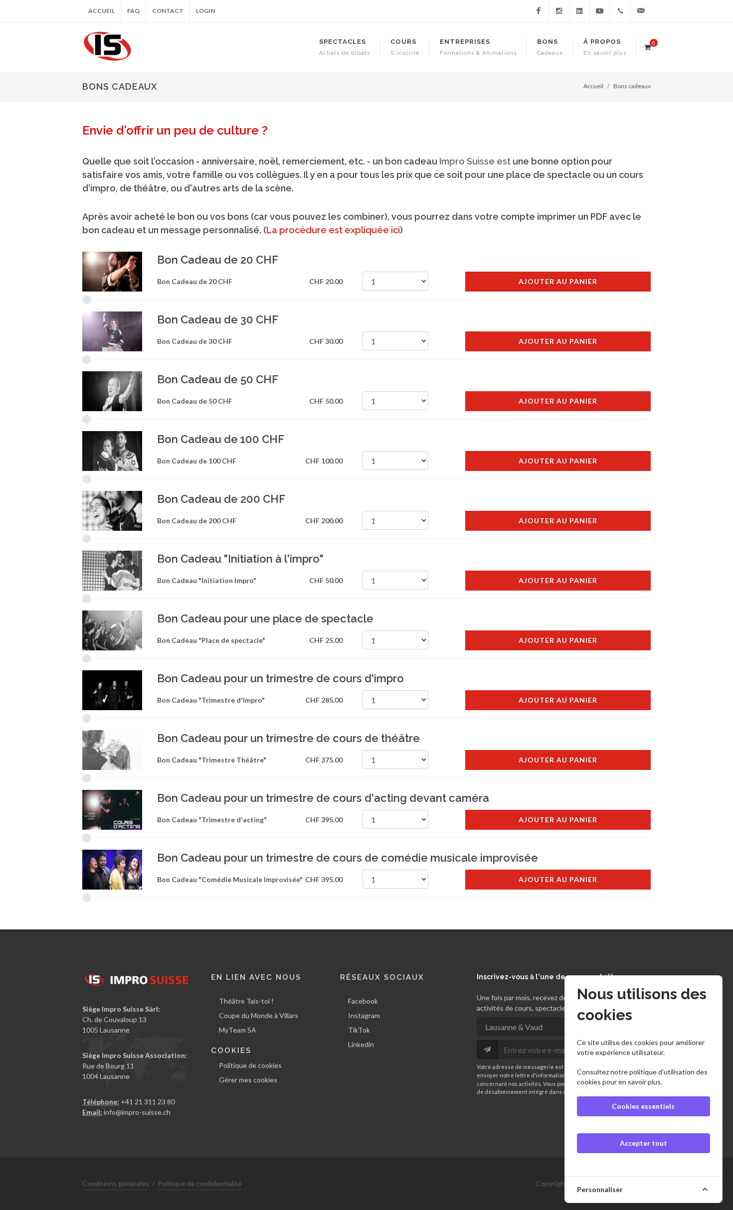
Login (205, 10)
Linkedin (361, 1044)
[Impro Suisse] (539, 11)
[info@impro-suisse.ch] (641, 11)
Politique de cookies (250, 1065)
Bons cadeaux (632, 86)
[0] (647, 45)
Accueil (101, 10)
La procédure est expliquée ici (333, 230)
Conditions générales (115, 1183)
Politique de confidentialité (200, 1183)
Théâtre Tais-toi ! (246, 1001)
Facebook (363, 1001)
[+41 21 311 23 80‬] (620, 11)
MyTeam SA (237, 1030)
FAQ (133, 10)
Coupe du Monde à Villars (258, 1015)
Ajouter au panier (558, 281)
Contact (167, 10)
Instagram (364, 1015)
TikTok (359, 1030)
